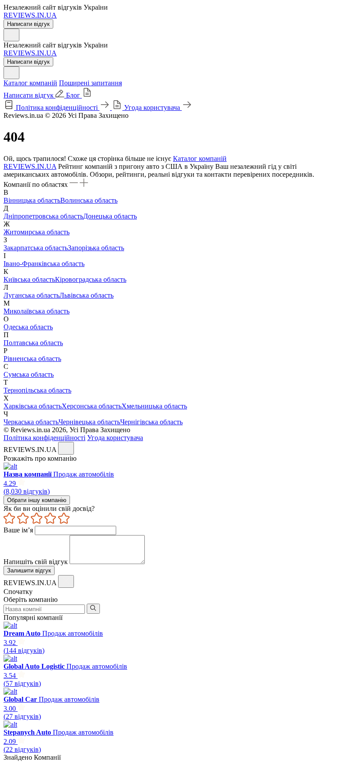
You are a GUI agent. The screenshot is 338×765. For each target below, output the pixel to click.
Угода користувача (115, 437)
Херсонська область (91, 406)
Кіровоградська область (90, 279)
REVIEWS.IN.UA (30, 15)
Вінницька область (32, 200)
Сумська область (29, 374)
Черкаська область (31, 422)
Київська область (29, 279)
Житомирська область (37, 232)
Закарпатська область (36, 247)
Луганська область (31, 295)
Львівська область (86, 295)
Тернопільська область (37, 390)
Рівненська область (32, 358)
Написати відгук (28, 24)
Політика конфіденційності (44, 437)
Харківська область (33, 406)
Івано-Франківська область (44, 263)
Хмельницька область (154, 406)
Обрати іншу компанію (36, 500)
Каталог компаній (30, 83)
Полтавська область (33, 342)
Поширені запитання (90, 83)
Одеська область (28, 327)
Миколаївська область (37, 311)
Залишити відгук (29, 570)
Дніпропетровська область (43, 216)
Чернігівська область (151, 422)
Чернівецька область (89, 422)
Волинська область (89, 200)
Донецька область (110, 216)
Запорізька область (96, 247)
